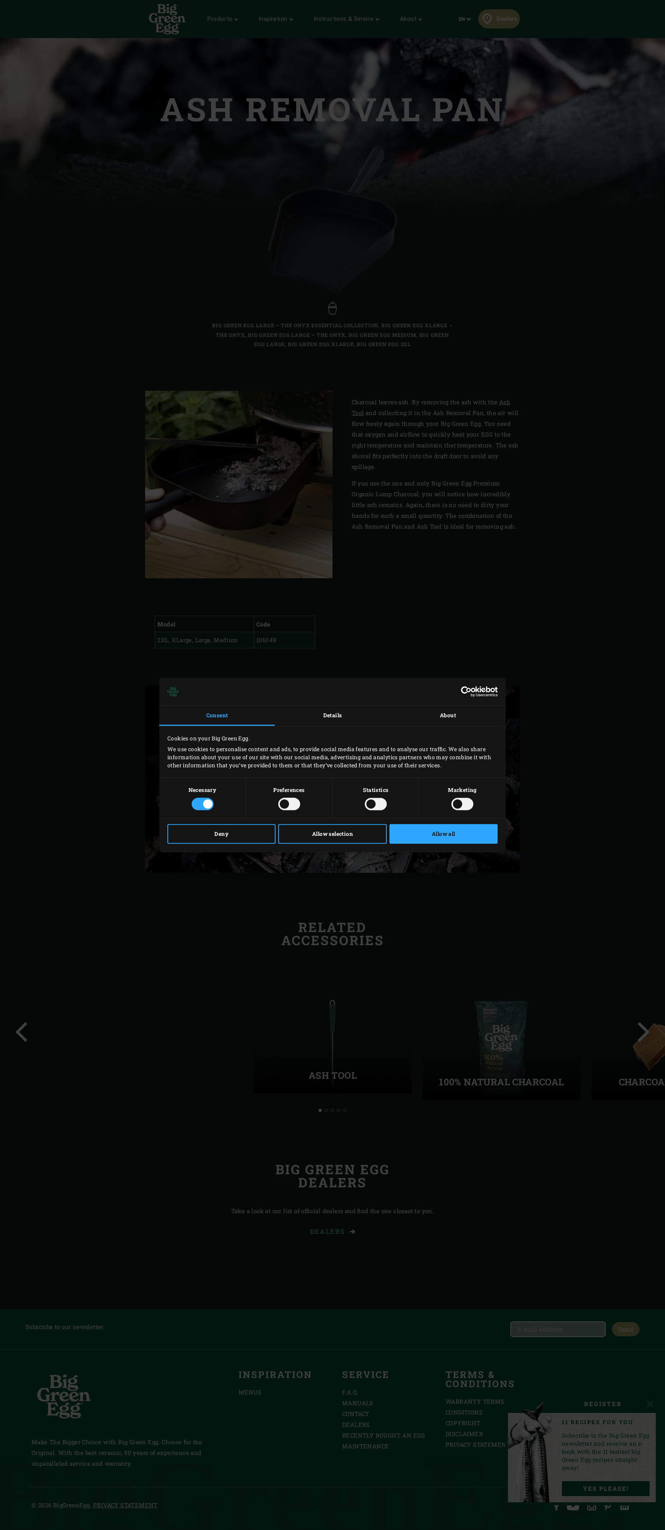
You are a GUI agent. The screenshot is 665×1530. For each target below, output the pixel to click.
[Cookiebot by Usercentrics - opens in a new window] (464, 691)
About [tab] (448, 715)
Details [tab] (332, 715)
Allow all (443, 834)
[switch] (289, 804)
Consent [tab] (217, 715)
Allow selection (332, 834)
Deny (221, 834)
